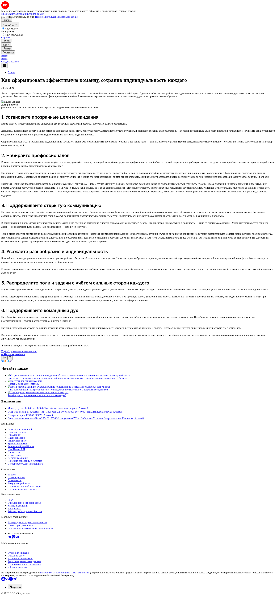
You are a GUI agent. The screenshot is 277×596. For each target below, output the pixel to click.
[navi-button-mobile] (4, 65)
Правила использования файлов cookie (56, 16)
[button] (4, 55)
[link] (6, 48)
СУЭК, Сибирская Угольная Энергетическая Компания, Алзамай (108, 418)
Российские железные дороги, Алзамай (66, 408)
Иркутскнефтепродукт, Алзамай (104, 411)
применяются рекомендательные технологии (64, 572)
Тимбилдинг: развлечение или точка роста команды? (37, 395)
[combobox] (15, 586)
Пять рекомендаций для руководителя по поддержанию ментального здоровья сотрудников (58, 389)
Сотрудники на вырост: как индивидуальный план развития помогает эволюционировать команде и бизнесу (67, 378)
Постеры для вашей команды (23, 383)
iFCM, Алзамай (44, 415)
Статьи (11, 72)
